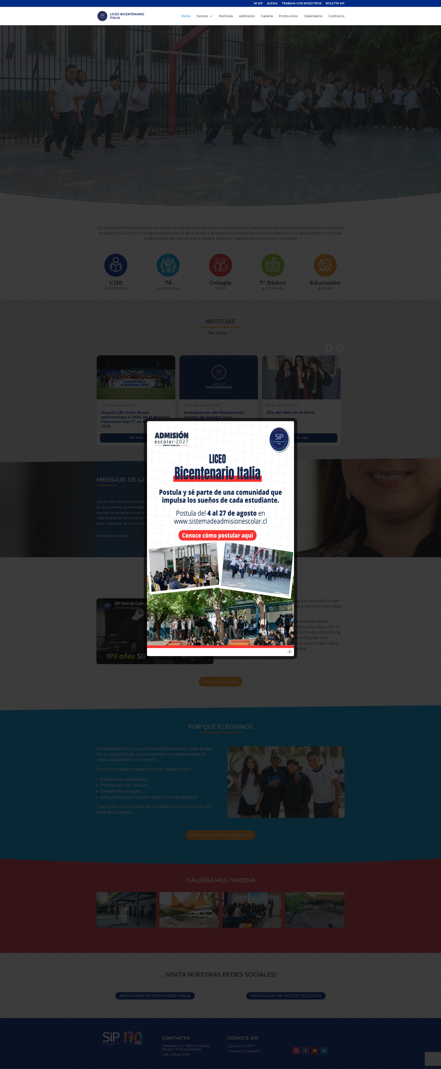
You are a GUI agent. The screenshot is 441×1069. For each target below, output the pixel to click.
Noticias (226, 16)
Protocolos (288, 16)
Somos (202, 16)
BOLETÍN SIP (335, 3)
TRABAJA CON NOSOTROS (302, 3)
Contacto (336, 16)
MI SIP (258, 3)
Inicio (186, 16)
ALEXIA (272, 3)
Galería (267, 16)
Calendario (313, 16)
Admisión (247, 16)
